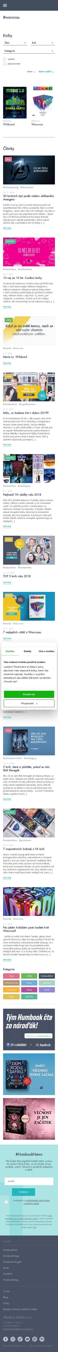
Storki (6, 1268)
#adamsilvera (9, 269)
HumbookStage (11, 1256)
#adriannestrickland (12, 758)
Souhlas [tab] (10, 651)
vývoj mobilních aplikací (41, 1346)
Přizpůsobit (27, 703)
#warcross (18, 348)
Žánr (7, 43)
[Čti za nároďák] (29, 1030)
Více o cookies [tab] (46, 651)
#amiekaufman (25, 269)
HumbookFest (10, 1250)
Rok (34, 43)
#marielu (7, 348)
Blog (5, 1297)
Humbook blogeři (12, 1262)
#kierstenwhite (24, 567)
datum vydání (45, 71)
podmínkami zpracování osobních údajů (37, 1202)
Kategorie (10, 51)
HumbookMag (10, 1280)
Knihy (6, 1303)
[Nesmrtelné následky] (29, 1119)
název (29, 71)
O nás (6, 1291)
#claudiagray (24, 486)
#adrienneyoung (10, 187)
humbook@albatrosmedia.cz (18, 1328)
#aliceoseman (26, 187)
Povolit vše (29, 694)
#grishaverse (25, 840)
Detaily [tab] (27, 651)
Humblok (8, 1274)
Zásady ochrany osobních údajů (20, 1309)
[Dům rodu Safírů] (29, 1074)
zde (34, 1227)
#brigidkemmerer (27, 404)
